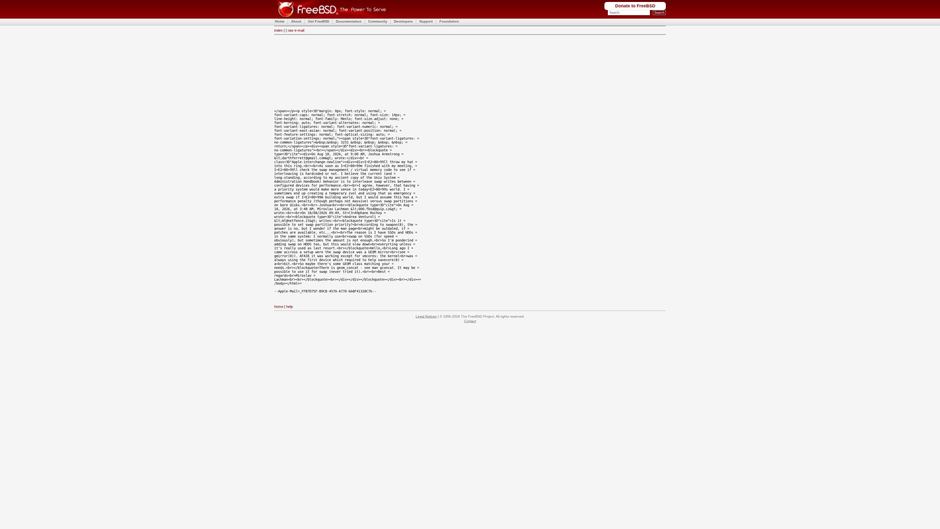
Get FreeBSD (318, 21)
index (278, 30)
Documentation (349, 21)
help (289, 306)
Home (279, 21)
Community (377, 21)
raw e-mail (296, 30)
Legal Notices (426, 316)
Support (426, 21)
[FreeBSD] (330, 17)
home (278, 306)
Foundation (449, 21)
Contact (470, 321)
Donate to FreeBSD (635, 5)
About (296, 21)
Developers (403, 21)
